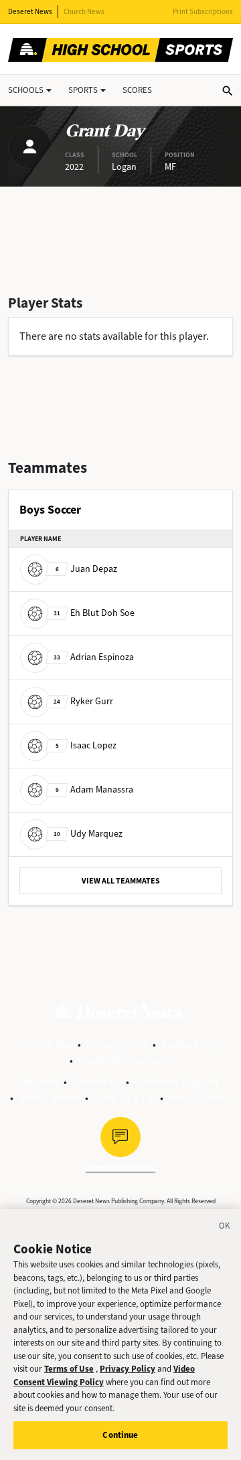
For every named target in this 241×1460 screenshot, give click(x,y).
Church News (84, 12)
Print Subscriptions (203, 12)
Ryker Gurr (83, 701)
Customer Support (176, 1082)
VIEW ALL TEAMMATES (121, 880)
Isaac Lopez (86, 745)
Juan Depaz (86, 568)
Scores (137, 90)
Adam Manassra (94, 789)
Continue (120, 1435)
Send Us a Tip (124, 1098)
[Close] (225, 1228)
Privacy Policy (116, 1044)
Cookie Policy (191, 1044)
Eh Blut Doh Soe (94, 613)
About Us (37, 1082)
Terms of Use (43, 1044)
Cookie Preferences (122, 1060)
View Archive (197, 1098)
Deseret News (30, 12)
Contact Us (96, 1082)
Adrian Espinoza (94, 657)
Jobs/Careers (49, 1098)
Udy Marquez (88, 833)
